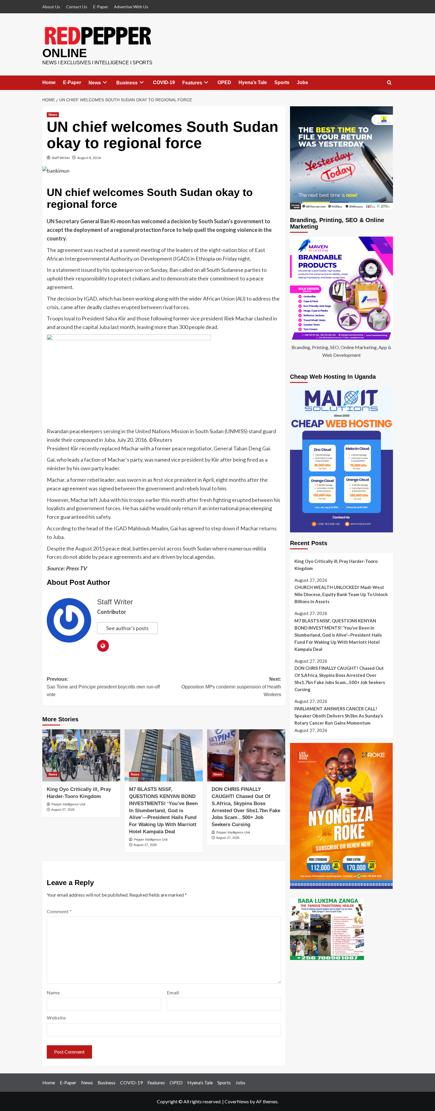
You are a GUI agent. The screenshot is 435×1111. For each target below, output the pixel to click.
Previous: (103, 687)
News (94, 82)
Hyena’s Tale (253, 82)
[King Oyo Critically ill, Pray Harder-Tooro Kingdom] (81, 755)
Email (173, 992)
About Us (51, 6)
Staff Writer (61, 157)
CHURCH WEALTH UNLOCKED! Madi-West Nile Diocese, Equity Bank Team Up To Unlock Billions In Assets (341, 594)
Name (53, 992)
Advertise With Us (131, 6)
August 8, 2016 (89, 157)
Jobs (302, 82)
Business (127, 82)
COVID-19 (164, 82)
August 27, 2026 (63, 809)
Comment (59, 911)
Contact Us (76, 6)
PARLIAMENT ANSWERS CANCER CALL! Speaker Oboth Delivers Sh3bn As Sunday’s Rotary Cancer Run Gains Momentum (338, 715)
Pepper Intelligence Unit (68, 804)
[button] (389, 83)
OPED (224, 82)
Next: (231, 687)
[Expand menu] (105, 82)
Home (49, 82)
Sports (281, 82)
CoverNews (237, 1101)
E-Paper (100, 6)
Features (192, 82)
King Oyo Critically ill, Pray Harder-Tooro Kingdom (336, 564)
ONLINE (64, 53)
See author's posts (127, 628)
